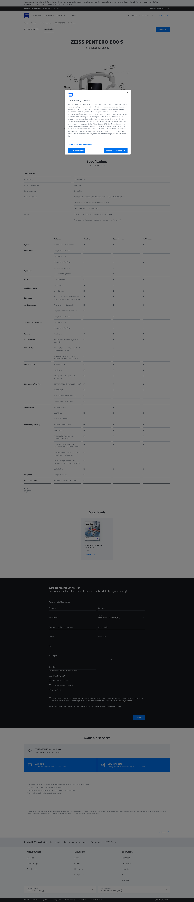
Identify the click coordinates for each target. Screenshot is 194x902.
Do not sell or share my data (115, 150)
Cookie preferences (76, 150)
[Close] (127, 92)
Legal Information (85, 144)
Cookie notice (73, 144)
